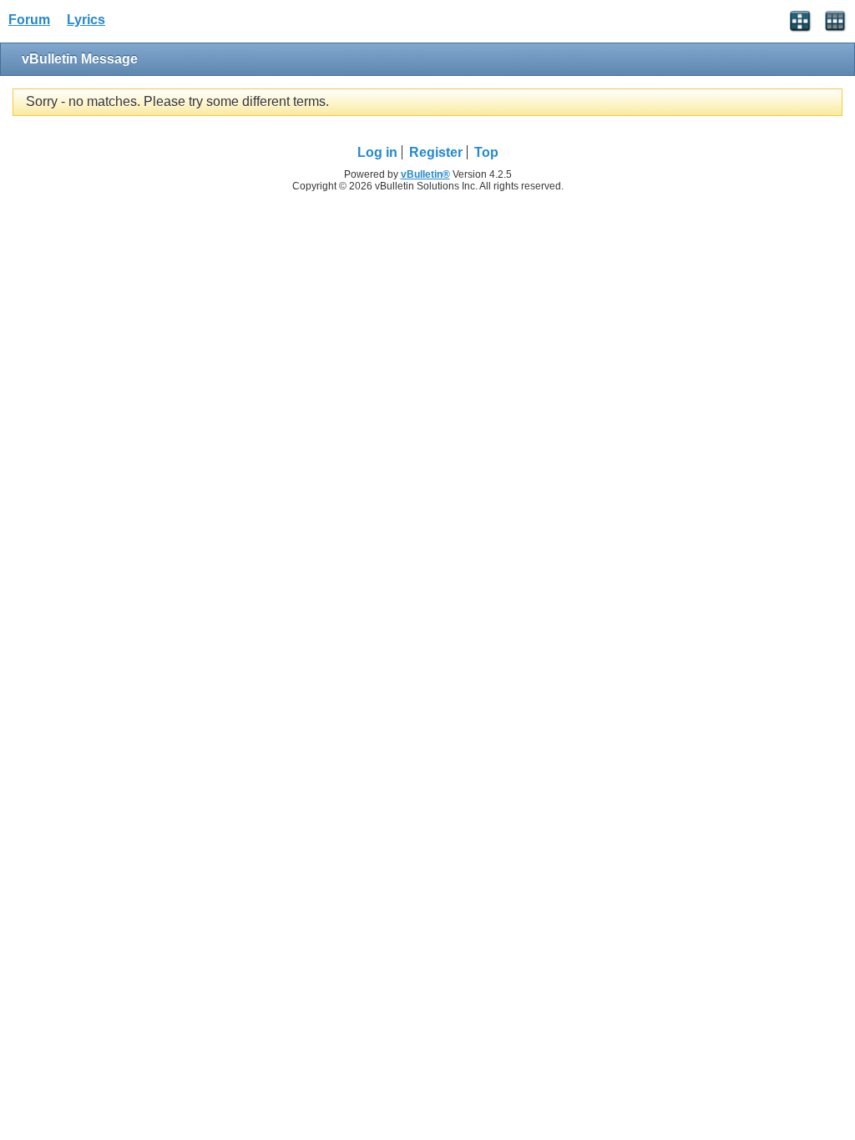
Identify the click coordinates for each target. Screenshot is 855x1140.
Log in (377, 152)
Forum (29, 20)
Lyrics (86, 20)
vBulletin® (425, 174)
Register (436, 152)
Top (486, 152)
